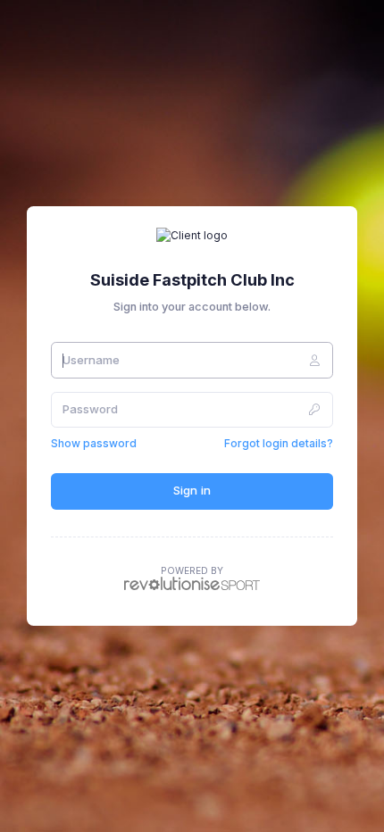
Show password (94, 443)
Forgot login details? (278, 443)
